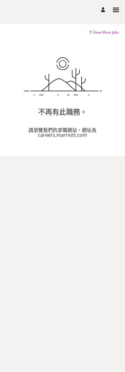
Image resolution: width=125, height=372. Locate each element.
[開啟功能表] (115, 10)
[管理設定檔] (104, 10)
